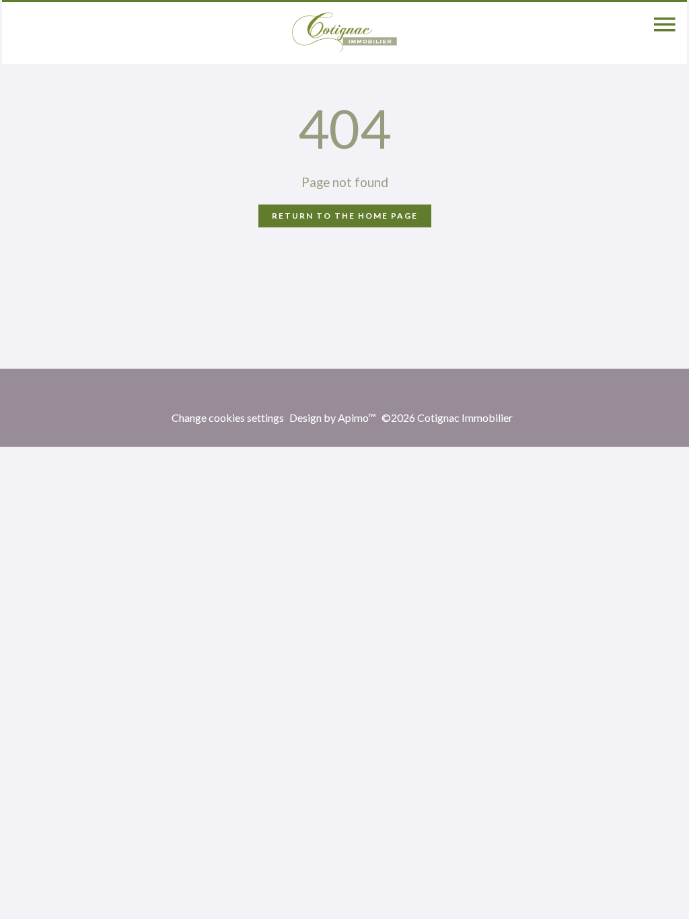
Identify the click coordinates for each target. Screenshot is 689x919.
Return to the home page (345, 216)
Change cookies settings (228, 417)
